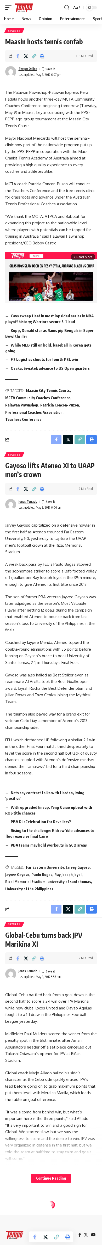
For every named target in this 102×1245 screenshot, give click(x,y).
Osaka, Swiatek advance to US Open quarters (50, 368)
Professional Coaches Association (34, 412)
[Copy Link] (34, 56)
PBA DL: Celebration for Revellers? (41, 821)
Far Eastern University (45, 867)
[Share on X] (26, 56)
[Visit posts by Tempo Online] (10, 71)
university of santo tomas (69, 881)
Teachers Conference (23, 419)
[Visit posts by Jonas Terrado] (10, 504)
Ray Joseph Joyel (68, 874)
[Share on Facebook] (17, 56)
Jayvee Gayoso (17, 874)
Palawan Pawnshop (21, 405)
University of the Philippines (29, 889)
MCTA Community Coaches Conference (37, 398)
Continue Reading (51, 1178)
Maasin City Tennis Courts (48, 390)
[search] (67, 7)
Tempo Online (28, 69)
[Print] (42, 56)
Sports (14, 30)
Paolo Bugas (41, 874)
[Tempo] (24, 7)
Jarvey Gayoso (78, 867)
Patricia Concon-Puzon (59, 405)
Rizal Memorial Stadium (25, 881)
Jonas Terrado (28, 501)
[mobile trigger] (9, 7)
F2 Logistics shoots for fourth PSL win (44, 359)
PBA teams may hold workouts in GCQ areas (49, 845)
